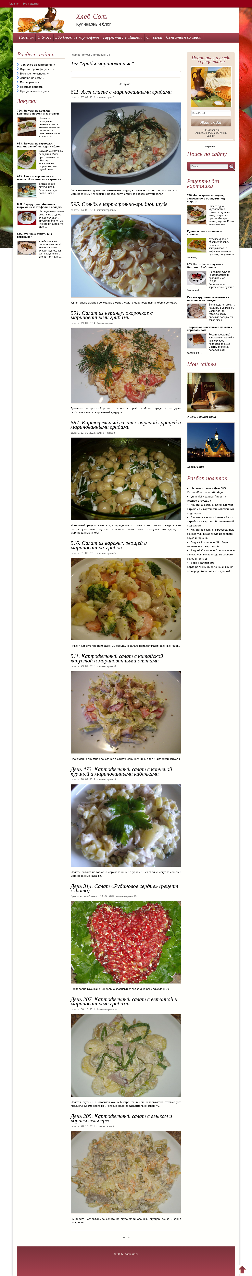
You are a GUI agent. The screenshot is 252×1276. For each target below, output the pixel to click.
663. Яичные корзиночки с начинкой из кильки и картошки (39, 178)
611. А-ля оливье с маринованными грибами (121, 92)
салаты (75, 97)
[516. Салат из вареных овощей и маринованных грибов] (126, 642)
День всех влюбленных (85, 896)
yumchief (196, 496)
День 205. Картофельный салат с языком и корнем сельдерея (121, 1118)
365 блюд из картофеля (77, 37)
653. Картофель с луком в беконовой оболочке (205, 266)
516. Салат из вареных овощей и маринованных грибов (109, 545)
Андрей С (197, 542)
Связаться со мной (183, 37)
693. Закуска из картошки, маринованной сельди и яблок (38, 145)
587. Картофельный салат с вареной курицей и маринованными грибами (126, 424)
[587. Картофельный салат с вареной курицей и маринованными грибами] (126, 521)
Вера (194, 562)
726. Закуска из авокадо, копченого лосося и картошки (38, 112)
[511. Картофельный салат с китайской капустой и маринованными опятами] (126, 755)
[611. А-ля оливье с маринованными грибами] (126, 186)
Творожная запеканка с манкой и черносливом (210, 328)
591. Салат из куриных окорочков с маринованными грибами (112, 315)
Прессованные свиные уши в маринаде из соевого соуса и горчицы (210, 533)
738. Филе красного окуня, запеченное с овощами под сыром (206, 198)
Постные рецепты (31, 86)
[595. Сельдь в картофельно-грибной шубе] (126, 299)
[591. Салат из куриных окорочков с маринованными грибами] (126, 404)
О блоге (44, 37)
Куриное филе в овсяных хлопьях (205, 233)
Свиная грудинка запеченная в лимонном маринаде (208, 299)
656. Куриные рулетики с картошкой (34, 235)
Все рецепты (30, 3)
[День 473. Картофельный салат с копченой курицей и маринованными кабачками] (126, 868)
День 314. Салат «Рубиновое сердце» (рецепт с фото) (124, 888)
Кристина (197, 504)
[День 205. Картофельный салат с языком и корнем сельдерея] (126, 1215)
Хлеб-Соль (91, 16)
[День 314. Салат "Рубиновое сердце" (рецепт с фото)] (126, 985)
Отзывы (154, 37)
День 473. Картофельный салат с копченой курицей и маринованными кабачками (121, 771)
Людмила (197, 517)
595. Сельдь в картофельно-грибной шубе (119, 204)
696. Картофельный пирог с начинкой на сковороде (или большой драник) (210, 567)
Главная (14, 3)
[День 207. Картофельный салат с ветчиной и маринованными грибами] (126, 1098)
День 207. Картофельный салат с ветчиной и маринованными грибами (124, 1001)
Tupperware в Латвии (123, 37)
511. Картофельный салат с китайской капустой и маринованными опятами (117, 658)
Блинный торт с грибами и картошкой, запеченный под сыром (210, 509)
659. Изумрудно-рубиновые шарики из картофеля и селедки (39, 205)
